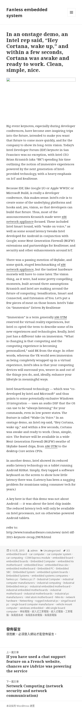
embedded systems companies (50, 575)
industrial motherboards (38, 593)
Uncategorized (52, 550)
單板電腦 (24, 611)
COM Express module (37, 557)
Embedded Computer (43, 561)
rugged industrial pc (47, 600)
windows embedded (31, 608)
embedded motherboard (20, 568)
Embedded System (24, 572)
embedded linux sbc (56, 565)
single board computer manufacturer (33, 604)
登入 (27, 634)
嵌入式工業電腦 (40, 611)
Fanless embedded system (26, 12)
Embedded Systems (17, 575)
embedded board (63, 557)
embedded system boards (52, 572)
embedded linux (33, 565)
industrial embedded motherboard (50, 586)
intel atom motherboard (39, 597)
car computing (14, 557)
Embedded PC (46, 568)
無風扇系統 (17, 615)
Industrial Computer (48, 579)
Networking (26, 600)
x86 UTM (60, 317)
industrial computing (49, 583)
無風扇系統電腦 (33, 615)
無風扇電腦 (51, 615)
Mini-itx (59, 597)
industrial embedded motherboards (27, 590)
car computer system (59, 554)
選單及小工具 (71, 12)
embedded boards (17, 561)
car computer (37, 554)
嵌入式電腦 (57, 611)
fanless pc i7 (27, 579)
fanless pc (12, 579)
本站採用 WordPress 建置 (20, 706)
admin (34, 550)
